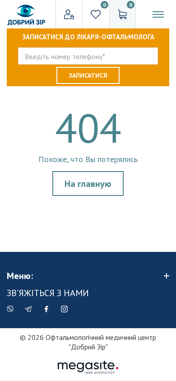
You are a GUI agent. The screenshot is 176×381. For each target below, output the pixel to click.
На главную (88, 184)
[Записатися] (88, 75)
